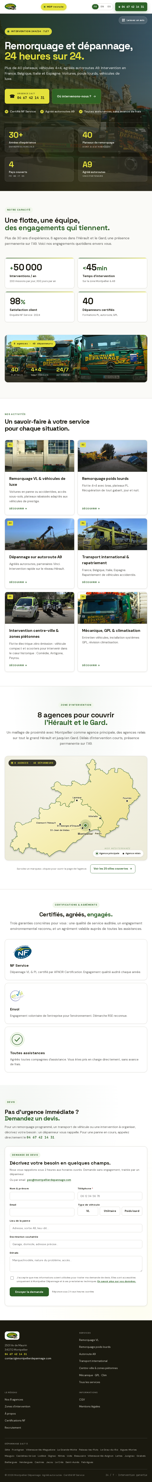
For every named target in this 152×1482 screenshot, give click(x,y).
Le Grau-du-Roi (109, 1449)
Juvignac (129, 1455)
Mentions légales (89, 1406)
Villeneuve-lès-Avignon (100, 1455)
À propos (10, 1413)
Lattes (119, 1455)
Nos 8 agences (14, 1399)
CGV (82, 1399)
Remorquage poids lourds (95, 1347)
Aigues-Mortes (128, 1449)
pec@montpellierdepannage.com (49, 1180)
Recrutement (13, 1427)
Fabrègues (87, 1462)
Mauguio (9, 1455)
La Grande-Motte (67, 1449)
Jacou (49, 1462)
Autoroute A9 (87, 1354)
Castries (39, 1462)
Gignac (52, 1455)
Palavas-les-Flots (88, 1449)
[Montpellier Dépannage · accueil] (10, 7)
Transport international (93, 1361)
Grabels (141, 1455)
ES (109, 6)
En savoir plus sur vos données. (116, 1281)
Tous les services (89, 1382)
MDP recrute (55, 6)
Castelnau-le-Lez (26, 1455)
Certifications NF (15, 1420)
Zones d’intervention (17, 1406)
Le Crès (59, 1462)
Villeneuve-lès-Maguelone (40, 1449)
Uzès (69, 1455)
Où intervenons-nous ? (76, 96)
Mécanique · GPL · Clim (93, 1375)
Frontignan (18, 1449)
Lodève (42, 1455)
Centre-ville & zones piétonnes (98, 1368)
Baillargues (11, 1462)
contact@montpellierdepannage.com (28, 1358)
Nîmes (61, 1455)
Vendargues (26, 1462)
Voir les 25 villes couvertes (113, 868)
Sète (7, 1449)
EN (102, 6)
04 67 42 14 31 (131, 7)
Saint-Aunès (72, 1462)
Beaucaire (80, 1455)
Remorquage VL (89, 1340)
